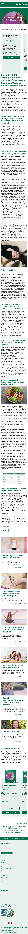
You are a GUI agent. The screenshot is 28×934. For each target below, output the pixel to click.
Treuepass (3, 895)
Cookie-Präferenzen (6, 886)
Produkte (3, 893)
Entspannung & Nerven (9, 29)
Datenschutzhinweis (6, 878)
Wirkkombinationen (5, 866)
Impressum (3, 880)
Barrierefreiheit (4, 884)
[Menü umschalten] (26, 4)
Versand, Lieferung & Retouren (8, 848)
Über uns (3, 860)
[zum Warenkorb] (23, 4)
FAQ (2, 850)
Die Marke (3, 862)
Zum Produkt (11, 57)
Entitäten (3, 871)
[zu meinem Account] (20, 4)
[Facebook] (2, 905)
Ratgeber (3, 897)
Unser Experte (4, 901)
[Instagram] (6, 905)
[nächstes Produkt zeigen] (26, 793)
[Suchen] (17, 4)
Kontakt (3, 846)
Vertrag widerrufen (7, 853)
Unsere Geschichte (5, 864)
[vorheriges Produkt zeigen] (1, 793)
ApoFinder (3, 899)
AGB (2, 882)
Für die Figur (8, 41)
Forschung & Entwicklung (7, 869)
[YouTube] (9, 905)
